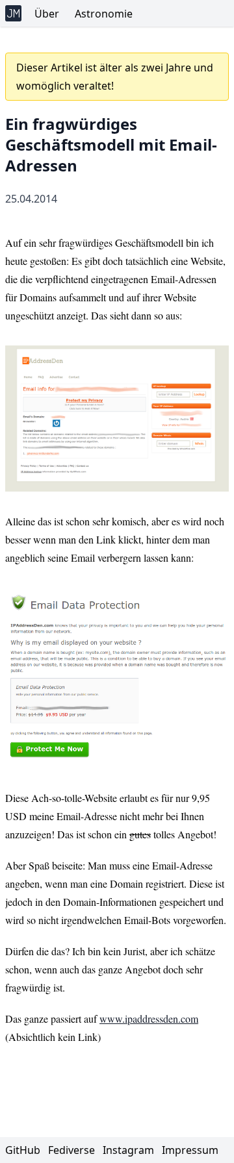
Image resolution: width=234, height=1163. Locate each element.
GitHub (24, 1150)
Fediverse (73, 1150)
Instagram (130, 1150)
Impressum (190, 1150)
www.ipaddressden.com (148, 1018)
